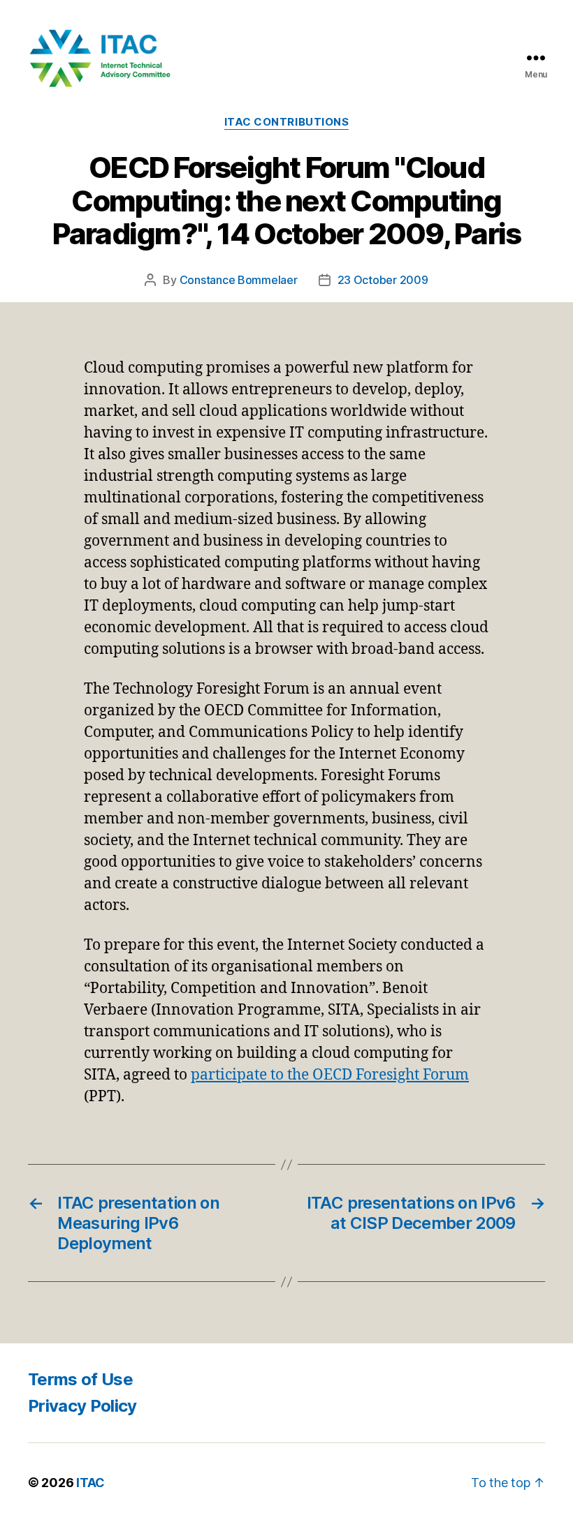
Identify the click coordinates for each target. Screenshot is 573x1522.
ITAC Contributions (286, 122)
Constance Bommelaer (239, 280)
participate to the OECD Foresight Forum (330, 1075)
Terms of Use (80, 1379)
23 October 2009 (383, 280)
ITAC (90, 1482)
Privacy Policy (82, 1406)
